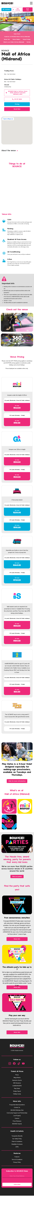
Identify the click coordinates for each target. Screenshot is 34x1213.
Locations (7, 9)
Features (17, 1153)
